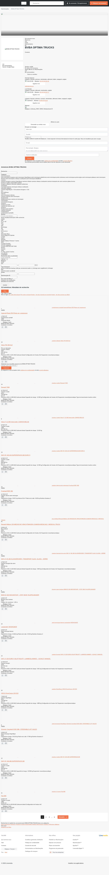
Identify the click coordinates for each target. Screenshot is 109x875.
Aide (2, 842)
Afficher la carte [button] (55, 122)
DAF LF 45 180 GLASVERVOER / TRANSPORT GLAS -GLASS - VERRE (24, 559)
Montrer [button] (37, 81)
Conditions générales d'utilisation (34, 839)
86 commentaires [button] (7, 65)
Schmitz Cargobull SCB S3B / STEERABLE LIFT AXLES (19, 729)
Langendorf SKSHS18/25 (9, 627)
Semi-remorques (5, 824)
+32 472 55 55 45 (44, 81)
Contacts (3, 845)
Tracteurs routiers (20, 824)
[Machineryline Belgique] (10, 3)
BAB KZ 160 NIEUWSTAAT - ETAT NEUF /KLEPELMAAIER (20, 595)
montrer (5, 285)
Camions (13, 824)
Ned (6, 852)
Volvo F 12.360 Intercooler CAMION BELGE (15, 422)
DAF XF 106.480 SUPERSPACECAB (12, 761)
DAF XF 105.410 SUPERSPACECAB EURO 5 (15, 455)
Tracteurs (46, 824)
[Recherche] (31, 3)
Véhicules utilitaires (54, 824)
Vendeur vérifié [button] (29, 66)
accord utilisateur (67, 160)
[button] (32, 74)
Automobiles (28, 824)
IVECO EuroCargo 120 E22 (9, 693)
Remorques (40, 824)
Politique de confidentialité (32, 842)
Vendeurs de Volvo (6, 827)
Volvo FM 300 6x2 (7, 345)
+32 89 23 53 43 (43, 100)
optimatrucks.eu (29, 86)
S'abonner (6, 368)
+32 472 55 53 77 (44, 92)
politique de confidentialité (51, 160)
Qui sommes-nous (6, 839)
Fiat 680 (3, 796)
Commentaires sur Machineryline (34, 848)
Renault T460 (5, 387)
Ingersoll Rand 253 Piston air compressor (14, 313)
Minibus (34, 824)
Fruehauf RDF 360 (7, 491)
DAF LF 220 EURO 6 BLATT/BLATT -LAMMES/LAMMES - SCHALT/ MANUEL (26, 659)
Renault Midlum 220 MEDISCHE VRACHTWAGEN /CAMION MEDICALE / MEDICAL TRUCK (30, 524)
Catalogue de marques (31, 851)
